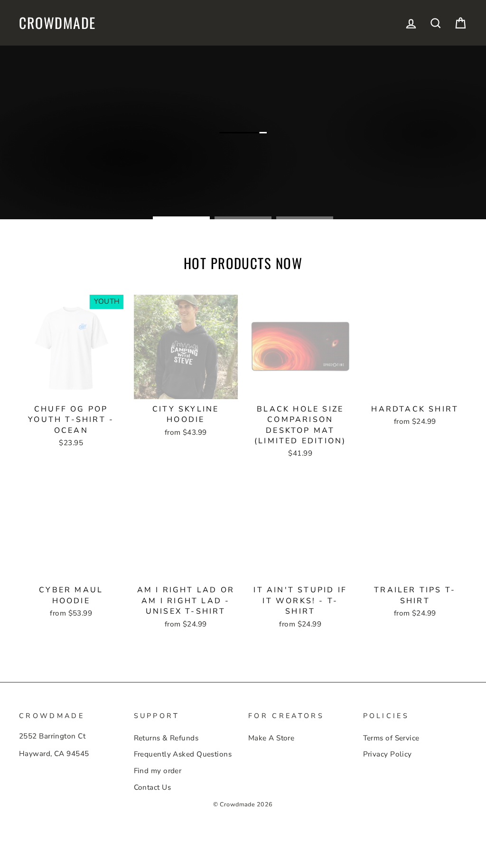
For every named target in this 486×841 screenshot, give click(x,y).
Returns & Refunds (166, 738)
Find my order (158, 771)
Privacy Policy (387, 754)
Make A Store (271, 738)
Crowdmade (57, 22)
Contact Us (152, 787)
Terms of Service (391, 738)
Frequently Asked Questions (183, 754)
